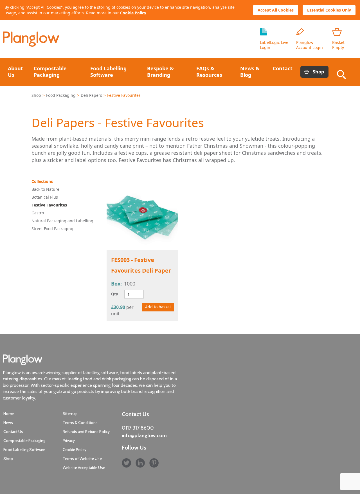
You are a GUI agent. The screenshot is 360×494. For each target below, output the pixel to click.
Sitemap (70, 413)
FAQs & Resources (209, 71)
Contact (282, 68)
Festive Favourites (49, 205)
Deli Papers (91, 95)
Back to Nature (45, 189)
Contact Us (13, 431)
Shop (318, 72)
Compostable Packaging (50, 71)
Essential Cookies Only (329, 10)
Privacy (69, 440)
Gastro (38, 212)
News (8, 422)
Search (342, 71)
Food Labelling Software (108, 71)
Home (8, 413)
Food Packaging (61, 95)
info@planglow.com (144, 435)
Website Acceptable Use (84, 467)
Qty (114, 294)
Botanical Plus (45, 197)
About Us (15, 71)
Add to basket (158, 306)
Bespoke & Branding (160, 71)
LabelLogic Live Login (274, 45)
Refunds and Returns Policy (86, 431)
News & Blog (250, 71)
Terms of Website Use (82, 458)
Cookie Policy (133, 12)
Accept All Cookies (276, 10)
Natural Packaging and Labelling (62, 220)
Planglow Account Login (309, 45)
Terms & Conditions (80, 422)
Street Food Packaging (52, 228)
